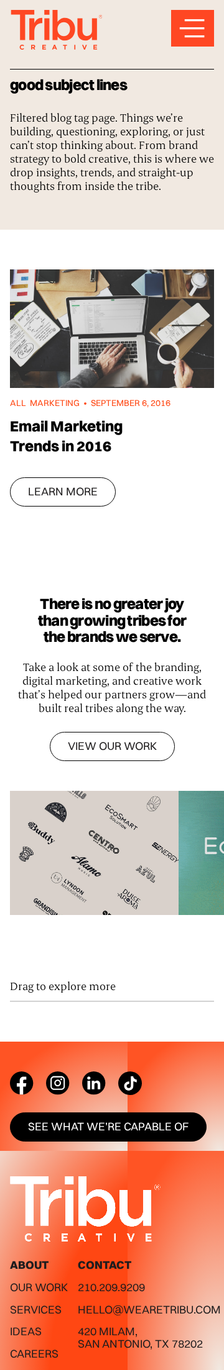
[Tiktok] (130, 1083)
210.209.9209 (111, 1287)
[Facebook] (22, 1083)
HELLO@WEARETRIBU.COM (149, 1309)
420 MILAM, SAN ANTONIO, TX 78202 (140, 1337)
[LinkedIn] (94, 1083)
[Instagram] (58, 1083)
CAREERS (34, 1353)
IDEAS (26, 1331)
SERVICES (36, 1309)
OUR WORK (39, 1287)
